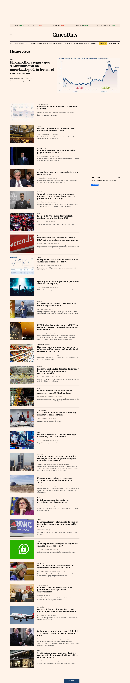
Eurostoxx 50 (79, 25)
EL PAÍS (93, 43)
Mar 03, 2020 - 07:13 (53, 661)
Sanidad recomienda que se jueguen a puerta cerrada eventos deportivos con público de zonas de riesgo (56, 196)
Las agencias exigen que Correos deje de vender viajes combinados (56, 305)
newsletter (95, 177)
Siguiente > (72, 680)
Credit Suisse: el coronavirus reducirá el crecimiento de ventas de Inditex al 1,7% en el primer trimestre (57, 655)
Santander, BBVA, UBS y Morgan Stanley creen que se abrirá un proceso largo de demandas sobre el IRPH (57, 459)
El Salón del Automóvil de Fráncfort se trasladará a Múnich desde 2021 (56, 217)
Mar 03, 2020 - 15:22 (68, 112)
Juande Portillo (41, 333)
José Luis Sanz (41, 287)
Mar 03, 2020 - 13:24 (53, 243)
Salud (11, 59)
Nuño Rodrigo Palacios (55, 112)
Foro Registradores (42, 585)
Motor (39, 213)
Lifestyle (39, 279)
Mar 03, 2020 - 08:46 (44, 530)
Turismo (39, 301)
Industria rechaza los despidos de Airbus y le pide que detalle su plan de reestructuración (58, 371)
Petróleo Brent (57, 25)
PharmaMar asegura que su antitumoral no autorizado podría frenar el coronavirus (32, 67)
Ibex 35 (16, 25)
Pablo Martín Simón (42, 571)
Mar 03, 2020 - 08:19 (51, 549)
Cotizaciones (59, 43)
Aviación (39, 366)
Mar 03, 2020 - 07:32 (49, 615)
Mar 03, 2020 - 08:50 (49, 506)
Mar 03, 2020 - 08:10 (58, 571)
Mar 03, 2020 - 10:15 (51, 440)
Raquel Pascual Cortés (43, 265)
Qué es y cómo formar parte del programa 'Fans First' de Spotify (58, 283)
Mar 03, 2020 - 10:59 (56, 396)
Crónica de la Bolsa (42, 104)
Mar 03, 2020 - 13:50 (49, 202)
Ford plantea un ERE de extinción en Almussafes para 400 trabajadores (55, 392)
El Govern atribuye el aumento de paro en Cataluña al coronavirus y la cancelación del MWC (57, 524)
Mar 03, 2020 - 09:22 (49, 486)
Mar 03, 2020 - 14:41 (53, 134)
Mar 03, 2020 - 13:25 (49, 222)
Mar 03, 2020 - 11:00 (53, 377)
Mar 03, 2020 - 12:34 (47, 309)
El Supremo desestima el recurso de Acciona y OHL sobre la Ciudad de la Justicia (55, 480)
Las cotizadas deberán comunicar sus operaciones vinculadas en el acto (55, 567)
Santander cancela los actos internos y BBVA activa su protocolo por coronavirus (57, 239)
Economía (52, 43)
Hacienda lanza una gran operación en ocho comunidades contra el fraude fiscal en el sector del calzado (57, 349)
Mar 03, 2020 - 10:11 (63, 464)
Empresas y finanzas (36, 43)
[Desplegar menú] (11, 34)
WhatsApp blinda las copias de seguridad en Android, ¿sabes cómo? (57, 545)
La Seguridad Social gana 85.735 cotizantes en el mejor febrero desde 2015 (57, 261)
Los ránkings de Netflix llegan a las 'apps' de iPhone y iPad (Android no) (57, 436)
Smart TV (39, 432)
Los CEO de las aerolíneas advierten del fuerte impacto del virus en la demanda (56, 611)
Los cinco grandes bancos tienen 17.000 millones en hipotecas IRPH (56, 130)
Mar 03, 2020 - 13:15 (57, 265)
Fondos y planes (68, 43)
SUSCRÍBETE (103, 43)
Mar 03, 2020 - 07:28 (63, 639)
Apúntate (95, 185)
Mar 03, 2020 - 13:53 (51, 178)
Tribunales (40, 323)
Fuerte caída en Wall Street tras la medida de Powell (58, 108)
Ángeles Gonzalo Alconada (44, 464)
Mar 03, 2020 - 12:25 (57, 333)
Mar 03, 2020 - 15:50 (27, 78)
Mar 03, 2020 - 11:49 (53, 355)
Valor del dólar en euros (103, 25)
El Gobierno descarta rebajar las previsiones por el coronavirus (53, 501)
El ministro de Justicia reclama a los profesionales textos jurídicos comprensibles (54, 590)
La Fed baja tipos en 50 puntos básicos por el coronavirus (57, 173)
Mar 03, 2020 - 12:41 (51, 287)
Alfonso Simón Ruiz (15, 78)
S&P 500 (35, 25)
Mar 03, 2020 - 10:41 (49, 418)
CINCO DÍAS (40, 134)
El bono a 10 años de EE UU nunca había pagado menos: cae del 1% (56, 152)
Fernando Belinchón (42, 112)
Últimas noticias (78, 43)
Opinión (86, 43)
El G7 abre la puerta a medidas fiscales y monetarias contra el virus (56, 414)
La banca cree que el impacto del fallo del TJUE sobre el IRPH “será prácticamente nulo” (57, 633)
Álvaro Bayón (41, 178)
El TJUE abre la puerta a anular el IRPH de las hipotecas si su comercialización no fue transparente (57, 327)
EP (37, 222)
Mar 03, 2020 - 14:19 (53, 156)
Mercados (45, 43)
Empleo (39, 257)
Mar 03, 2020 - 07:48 (44, 595)
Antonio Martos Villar (43, 396)
